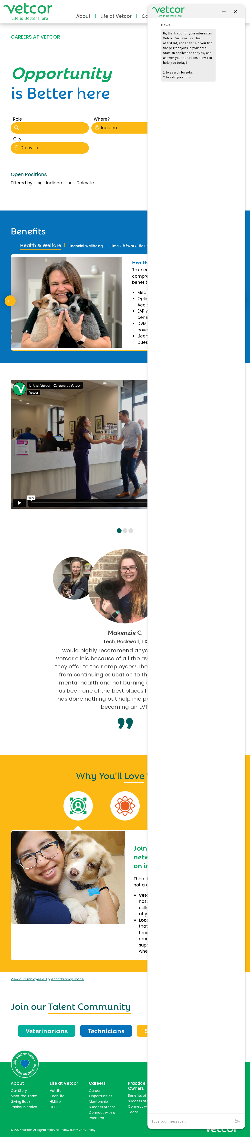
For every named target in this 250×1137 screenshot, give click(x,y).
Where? (102, 119)
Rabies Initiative (24, 1107)
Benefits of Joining (143, 1095)
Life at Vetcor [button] (116, 16)
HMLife (55, 1101)
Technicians (106, 1030)
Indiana (109, 128)
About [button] (83, 16)
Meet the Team (24, 1096)
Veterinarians (46, 1030)
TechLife (57, 1096)
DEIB (53, 1107)
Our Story (19, 1090)
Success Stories (102, 1107)
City (17, 139)
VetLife (56, 1090)
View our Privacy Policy (78, 1130)
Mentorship (98, 1101)
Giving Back (20, 1101)
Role (17, 119)
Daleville (29, 148)
